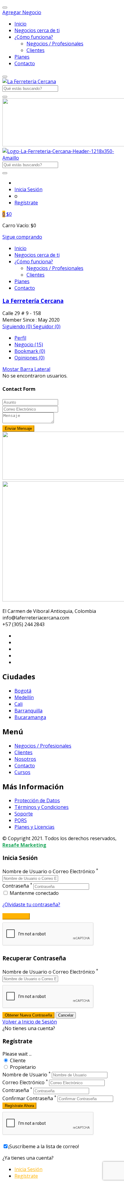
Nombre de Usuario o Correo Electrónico (48, 871)
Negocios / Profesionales (54, 43)
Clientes (35, 50)
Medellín (24, 697)
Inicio (20, 23)
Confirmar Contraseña (27, 1098)
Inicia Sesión (28, 189)
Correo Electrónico (23, 1082)
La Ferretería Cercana (33, 300)
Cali (18, 704)
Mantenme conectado (33, 893)
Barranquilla (28, 710)
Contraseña (15, 886)
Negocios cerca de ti (37, 30)
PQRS (20, 820)
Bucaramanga (30, 717)
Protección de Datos (37, 800)
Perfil (20, 338)
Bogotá (22, 690)
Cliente (18, 1060)
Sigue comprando (22, 237)
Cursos (22, 772)
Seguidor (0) (46, 326)
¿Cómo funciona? (33, 37)
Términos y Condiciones (41, 807)
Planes (21, 57)
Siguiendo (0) (17, 326)
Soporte (23, 813)
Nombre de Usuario (24, 1074)
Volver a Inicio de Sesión (29, 1021)
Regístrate (26, 202)
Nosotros (25, 759)
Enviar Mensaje (18, 428)
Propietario (23, 1067)
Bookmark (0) (29, 351)
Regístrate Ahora (19, 1105)
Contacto (24, 63)
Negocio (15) (28, 344)
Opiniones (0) (29, 357)
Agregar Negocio (21, 12)
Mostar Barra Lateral (26, 369)
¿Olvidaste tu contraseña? (31, 904)
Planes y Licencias (34, 827)
